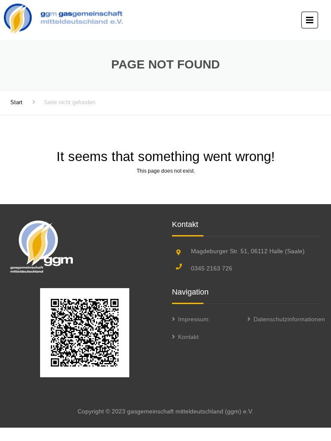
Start (16, 102)
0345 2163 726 (211, 268)
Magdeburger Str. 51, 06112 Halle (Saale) (248, 251)
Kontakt (188, 336)
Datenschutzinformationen (289, 319)
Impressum (193, 319)
